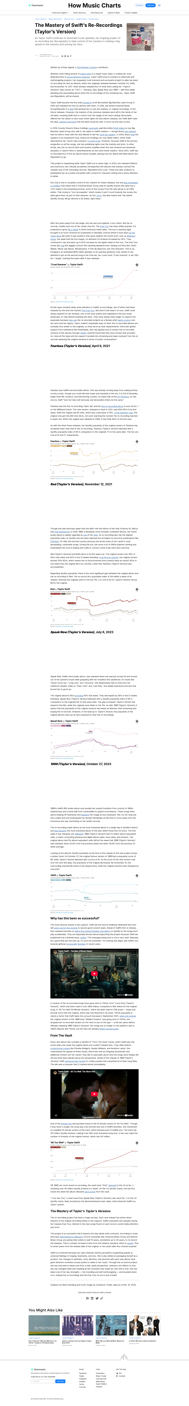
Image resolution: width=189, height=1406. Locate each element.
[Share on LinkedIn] (64, 56)
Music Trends (101, 1376)
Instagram (83, 1379)
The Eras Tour (87, 310)
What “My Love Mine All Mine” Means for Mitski (110, 1342)
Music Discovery (79, 13)
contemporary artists (60, 1048)
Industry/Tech (69, 19)
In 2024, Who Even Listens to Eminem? (142, 1341)
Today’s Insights (40, 19)
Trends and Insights (59, 13)
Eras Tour (104, 226)
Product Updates (131, 13)
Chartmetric (100, 1373)
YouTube (82, 1387)
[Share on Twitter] (67, 56)
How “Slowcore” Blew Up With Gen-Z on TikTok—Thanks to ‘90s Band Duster (43, 1342)
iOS (120, 1373)
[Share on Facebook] (62, 56)
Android (122, 1376)
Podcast (99, 1387)
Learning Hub (101, 1379)
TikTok (81, 1384)
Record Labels (94, 19)
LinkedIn (82, 1382)
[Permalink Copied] (71, 56)
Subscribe (150, 5)
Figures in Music (114, 13)
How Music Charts (94, 5)
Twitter (81, 1376)
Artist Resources (97, 13)
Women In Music (81, 19)
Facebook (83, 1373)
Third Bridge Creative (46, 54)
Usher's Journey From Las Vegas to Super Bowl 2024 (76, 1342)
